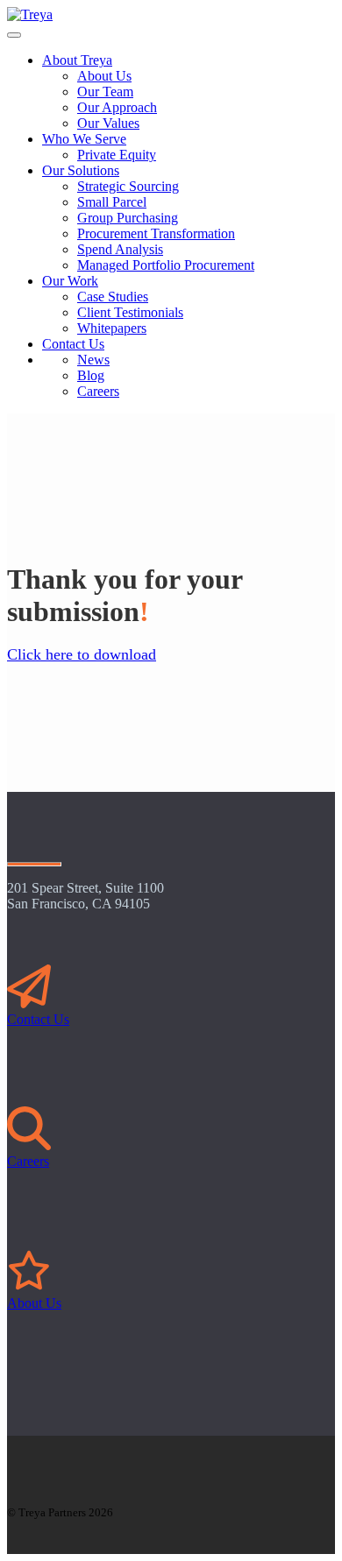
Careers (28, 1161)
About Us (34, 1303)
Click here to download (81, 654)
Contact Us (38, 1019)
